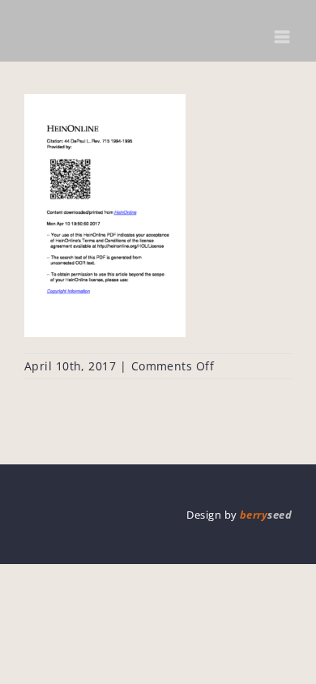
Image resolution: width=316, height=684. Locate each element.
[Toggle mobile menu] (283, 36)
